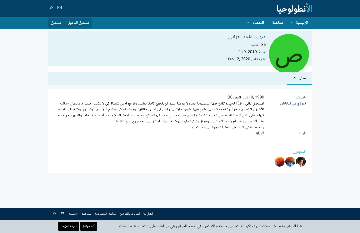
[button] (291, 23)
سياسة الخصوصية (105, 214)
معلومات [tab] (299, 78)
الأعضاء (258, 23)
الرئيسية (302, 23)
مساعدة (278, 23)
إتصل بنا (148, 214)
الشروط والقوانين (130, 214)
